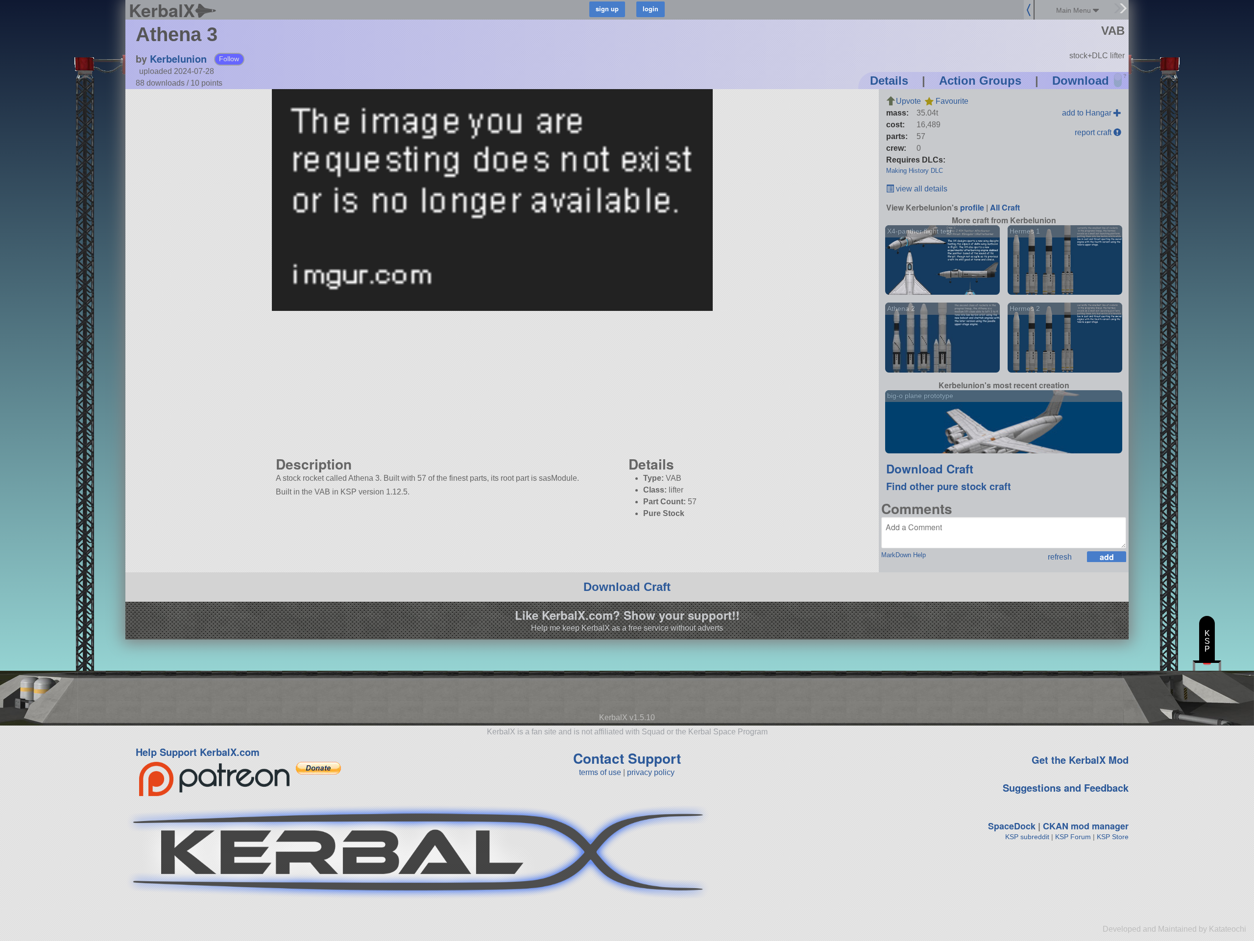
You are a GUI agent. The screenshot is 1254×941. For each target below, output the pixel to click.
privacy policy (651, 772)
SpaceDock (1012, 826)
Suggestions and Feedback (1066, 787)
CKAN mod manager (1086, 826)
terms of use (600, 772)
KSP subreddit (1027, 837)
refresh (1060, 557)
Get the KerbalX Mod (1080, 760)
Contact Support (627, 758)
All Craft (1005, 207)
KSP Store (1113, 837)
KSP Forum (1073, 837)
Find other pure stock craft (948, 486)
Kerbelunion (178, 58)
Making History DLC (914, 170)
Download (1080, 80)
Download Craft (929, 468)
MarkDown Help (903, 555)
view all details (920, 189)
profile (972, 207)
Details (889, 80)
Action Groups (980, 80)
